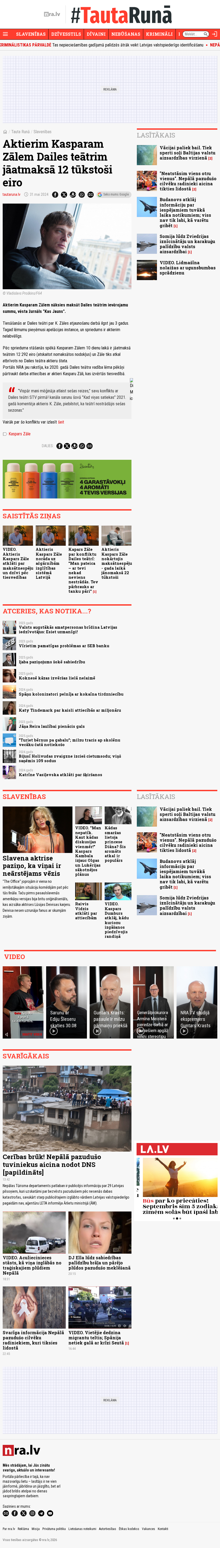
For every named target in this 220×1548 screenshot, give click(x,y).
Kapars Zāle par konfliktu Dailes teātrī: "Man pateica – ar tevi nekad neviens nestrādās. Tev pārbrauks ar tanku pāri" (83, 570)
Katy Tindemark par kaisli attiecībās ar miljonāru (70, 710)
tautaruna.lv (11, 194)
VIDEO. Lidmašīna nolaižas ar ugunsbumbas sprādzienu (188, 268)
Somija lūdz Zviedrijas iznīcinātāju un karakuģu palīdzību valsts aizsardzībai (187, 244)
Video (14, 956)
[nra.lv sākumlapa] (52, 14)
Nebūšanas (125, 34)
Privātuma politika (54, 1529)
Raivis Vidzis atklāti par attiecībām (86, 910)
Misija (36, 1529)
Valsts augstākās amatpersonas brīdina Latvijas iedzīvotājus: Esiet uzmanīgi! (68, 629)
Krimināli (159, 34)
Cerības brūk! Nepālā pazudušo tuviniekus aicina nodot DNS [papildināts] (52, 1164)
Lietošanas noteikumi (82, 1529)
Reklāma (23, 1529)
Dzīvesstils (66, 34)
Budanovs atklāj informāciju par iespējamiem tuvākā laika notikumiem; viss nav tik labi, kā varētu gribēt (185, 212)
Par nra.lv (9, 1529)
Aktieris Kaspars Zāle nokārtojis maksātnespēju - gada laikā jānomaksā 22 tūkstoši (116, 563)
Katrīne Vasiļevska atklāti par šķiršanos (60, 774)
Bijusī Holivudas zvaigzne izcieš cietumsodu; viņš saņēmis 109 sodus (70, 758)
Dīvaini (96, 34)
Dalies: (48, 446)
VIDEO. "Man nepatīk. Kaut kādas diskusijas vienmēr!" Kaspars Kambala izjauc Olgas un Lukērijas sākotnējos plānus (88, 851)
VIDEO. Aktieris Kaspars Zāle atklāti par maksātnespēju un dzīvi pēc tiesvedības (18, 563)
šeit (61, 422)
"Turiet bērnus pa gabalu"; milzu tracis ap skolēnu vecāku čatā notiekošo (69, 742)
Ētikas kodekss (129, 1529)
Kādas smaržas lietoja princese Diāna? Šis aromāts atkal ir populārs (115, 844)
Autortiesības (107, 1529)
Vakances (148, 1529)
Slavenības (31, 34)
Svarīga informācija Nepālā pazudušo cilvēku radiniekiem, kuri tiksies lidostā (33, 1340)
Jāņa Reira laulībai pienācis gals (52, 726)
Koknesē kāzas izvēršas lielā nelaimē (57, 678)
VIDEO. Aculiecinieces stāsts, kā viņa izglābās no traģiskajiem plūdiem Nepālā (32, 1265)
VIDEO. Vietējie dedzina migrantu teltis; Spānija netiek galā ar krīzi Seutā (96, 1338)
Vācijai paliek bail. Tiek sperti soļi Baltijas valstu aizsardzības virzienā (187, 153)
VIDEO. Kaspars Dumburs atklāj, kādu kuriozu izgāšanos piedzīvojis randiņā (117, 920)
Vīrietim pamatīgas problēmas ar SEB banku (64, 645)
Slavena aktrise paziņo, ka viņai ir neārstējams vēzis (32, 866)
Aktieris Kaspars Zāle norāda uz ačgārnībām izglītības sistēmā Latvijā (49, 563)
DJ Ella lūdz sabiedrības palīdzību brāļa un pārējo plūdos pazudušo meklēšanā (99, 1263)
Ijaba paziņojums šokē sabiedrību (52, 661)
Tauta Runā (20, 131)
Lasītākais (156, 135)
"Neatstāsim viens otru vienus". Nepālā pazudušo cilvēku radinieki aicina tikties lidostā (188, 181)
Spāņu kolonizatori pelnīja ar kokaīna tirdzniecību (71, 694)
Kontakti (163, 1529)
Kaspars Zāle (17, 434)
